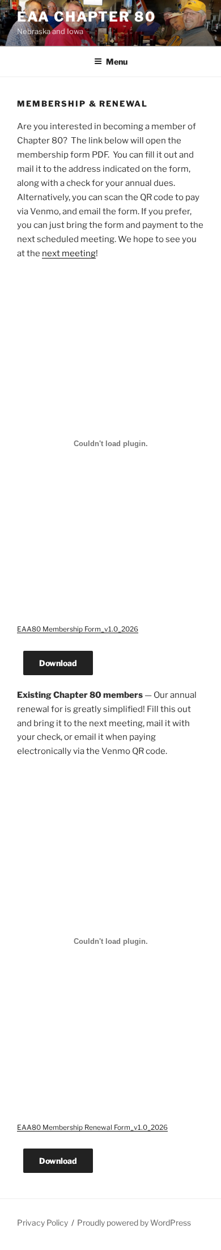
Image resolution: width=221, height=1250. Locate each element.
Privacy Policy (42, 1222)
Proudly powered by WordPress (134, 1222)
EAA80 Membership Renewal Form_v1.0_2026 (92, 1127)
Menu (117, 61)
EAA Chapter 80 (86, 17)
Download (58, 663)
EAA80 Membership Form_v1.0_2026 (77, 629)
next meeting (69, 253)
